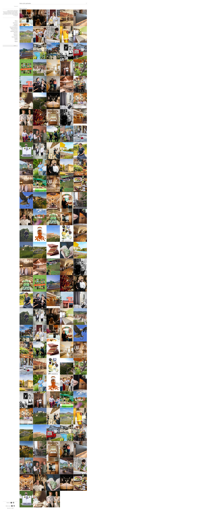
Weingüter (16, 32)
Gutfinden (10, 4)
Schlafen (16, 38)
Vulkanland (16, 6)
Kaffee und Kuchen (14, 28)
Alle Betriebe (15, 22)
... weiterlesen (16, 16)
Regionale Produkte (14, 31)
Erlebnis (16, 39)
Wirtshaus (16, 35)
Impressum (9, 508)
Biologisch (16, 24)
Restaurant (16, 34)
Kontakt (12, 508)
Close (86, 3)
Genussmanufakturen (14, 27)
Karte (16, 41)
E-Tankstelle (15, 25)
